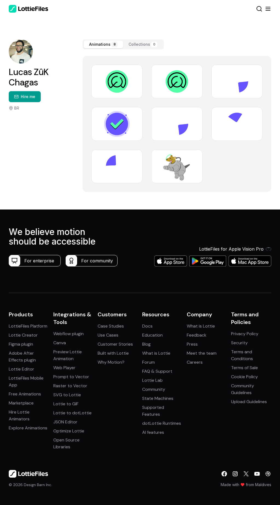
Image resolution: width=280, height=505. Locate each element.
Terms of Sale (244, 368)
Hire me (28, 96)
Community (153, 389)
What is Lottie (156, 353)
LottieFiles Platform (28, 326)
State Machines (157, 398)
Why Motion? (111, 362)
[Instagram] (235, 473)
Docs (147, 326)
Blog (146, 344)
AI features (153, 432)
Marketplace (21, 403)
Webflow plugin (68, 334)
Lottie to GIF (65, 404)
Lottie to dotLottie (72, 413)
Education (152, 335)
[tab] (103, 44)
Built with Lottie (113, 353)
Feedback (196, 335)
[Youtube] (257, 473)
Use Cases (108, 335)
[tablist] (123, 44)
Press (192, 344)
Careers (195, 362)
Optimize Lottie (68, 431)
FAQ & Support (157, 371)
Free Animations (25, 394)
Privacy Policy (244, 334)
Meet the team (202, 353)
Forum (148, 362)
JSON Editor (65, 422)
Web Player (64, 368)
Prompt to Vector (71, 377)
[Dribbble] (268, 473)
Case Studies (111, 326)
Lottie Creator (23, 335)
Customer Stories (115, 344)
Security (239, 343)
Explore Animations (28, 428)
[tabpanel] (177, 124)
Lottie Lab (152, 380)
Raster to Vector (70, 386)
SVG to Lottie (67, 395)
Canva (59, 343)
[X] (246, 473)
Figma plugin (21, 344)
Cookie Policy (244, 377)
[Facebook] (224, 473)
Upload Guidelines (249, 401)
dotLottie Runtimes (161, 423)
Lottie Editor (21, 369)
